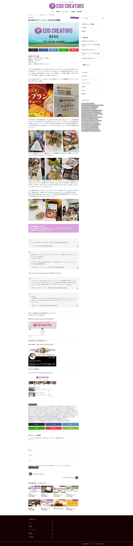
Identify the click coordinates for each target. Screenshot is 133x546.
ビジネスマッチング (86, 83)
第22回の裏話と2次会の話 (89, 49)
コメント (30, 439)
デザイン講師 (64, 412)
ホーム (52, 11)
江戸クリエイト (92, 120)
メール (30, 455)
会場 (101, 117)
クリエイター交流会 (40, 410)
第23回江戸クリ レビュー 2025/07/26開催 (91, 45)
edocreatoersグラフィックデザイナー (41, 406)
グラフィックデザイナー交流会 (52, 410)
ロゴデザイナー (40, 414)
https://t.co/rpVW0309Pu (39, 263)
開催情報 (73, 11)
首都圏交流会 (52, 418)
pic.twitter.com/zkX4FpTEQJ (61, 242)
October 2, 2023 (53, 305)
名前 (30, 450)
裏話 (93, 122)
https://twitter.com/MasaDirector (44, 344)
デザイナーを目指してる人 (46, 412)
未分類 (83, 90)
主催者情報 (79, 11)
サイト (29, 460)
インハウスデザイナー (51, 408)
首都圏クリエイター (58, 416)
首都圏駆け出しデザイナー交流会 (36, 420)
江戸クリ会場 (98, 120)
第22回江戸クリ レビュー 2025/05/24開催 (91, 54)
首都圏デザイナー (33, 418)
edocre (31, 406)
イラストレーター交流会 (34, 408)
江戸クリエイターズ (93, 543)
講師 (44, 416)
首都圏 (51, 416)
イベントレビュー (65, 11)
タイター (31, 412)
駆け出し (46, 420)
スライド (69, 410)
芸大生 (40, 416)
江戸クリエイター (74, 414)
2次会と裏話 (84, 76)
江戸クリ (67, 414)
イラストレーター (72, 406)
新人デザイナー (60, 414)
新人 (54, 414)
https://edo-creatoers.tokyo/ (46, 372)
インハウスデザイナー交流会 (63, 408)
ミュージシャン (33, 414)
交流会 (47, 414)
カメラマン (72, 408)
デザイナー (37, 412)
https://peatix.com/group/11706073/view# (42, 318)
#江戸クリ (41, 256)
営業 (51, 414)
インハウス (43, 408)
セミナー (75, 410)
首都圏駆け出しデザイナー (62, 418)
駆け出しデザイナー (53, 420)
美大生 (35, 416)
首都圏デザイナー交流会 (43, 418)
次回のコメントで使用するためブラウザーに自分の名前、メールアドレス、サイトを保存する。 (50, 465)
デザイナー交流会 (56, 412)
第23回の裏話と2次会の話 (89, 41)
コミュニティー (63, 410)
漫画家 (31, 416)
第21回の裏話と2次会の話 (89, 58)
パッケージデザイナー (73, 412)
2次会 (83, 103)
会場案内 (58, 11)
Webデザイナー (54, 406)
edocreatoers (91, 103)
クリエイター (32, 410)
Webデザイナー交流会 (63, 406)
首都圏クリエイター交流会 (69, 416)
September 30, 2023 (48, 245)
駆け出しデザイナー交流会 (64, 420)
